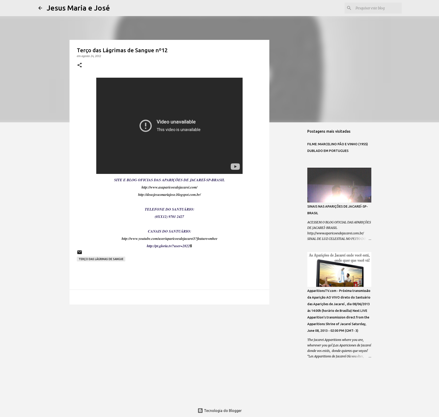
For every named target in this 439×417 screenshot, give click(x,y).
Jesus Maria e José (78, 8)
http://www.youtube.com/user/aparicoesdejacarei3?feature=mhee (169, 238)
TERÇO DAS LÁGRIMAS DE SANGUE (101, 259)
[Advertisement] (169, 343)
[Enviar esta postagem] (79, 253)
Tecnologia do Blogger (222, 411)
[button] (79, 65)
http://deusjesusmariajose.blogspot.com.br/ (169, 194)
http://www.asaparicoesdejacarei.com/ (169, 187)
